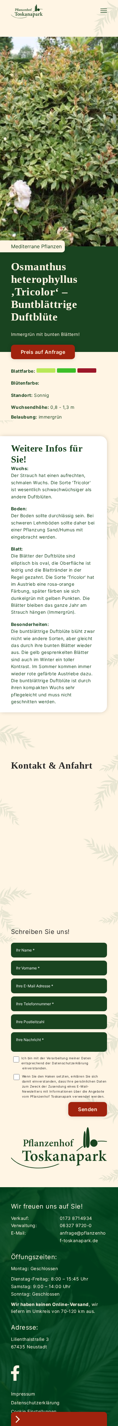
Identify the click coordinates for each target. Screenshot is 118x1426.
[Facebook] (15, 1373)
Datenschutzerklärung (70, 1063)
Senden (87, 1109)
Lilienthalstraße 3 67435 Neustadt (30, 1342)
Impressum (23, 1393)
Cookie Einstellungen (34, 1411)
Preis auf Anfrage (43, 352)
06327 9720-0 (76, 1225)
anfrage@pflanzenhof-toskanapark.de (83, 1236)
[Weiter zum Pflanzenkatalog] (59, 1419)
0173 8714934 (76, 1218)
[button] (5, 138)
